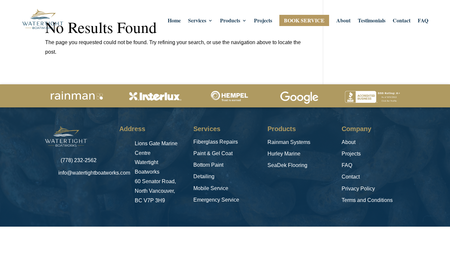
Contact (401, 21)
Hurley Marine (283, 153)
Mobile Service (210, 188)
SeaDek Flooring (287, 165)
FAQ (423, 21)
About (343, 21)
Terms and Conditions (367, 200)
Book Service (304, 20)
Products (230, 21)
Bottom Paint (208, 165)
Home (174, 21)
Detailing (203, 176)
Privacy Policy (358, 188)
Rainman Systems (288, 142)
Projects (263, 21)
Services (197, 21)
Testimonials (371, 21)
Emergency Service (216, 200)
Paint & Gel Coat (213, 153)
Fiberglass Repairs (215, 142)
